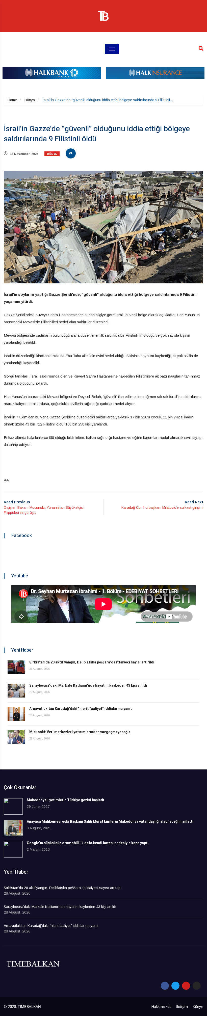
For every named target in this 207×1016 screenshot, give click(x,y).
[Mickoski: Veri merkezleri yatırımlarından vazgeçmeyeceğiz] (16, 737)
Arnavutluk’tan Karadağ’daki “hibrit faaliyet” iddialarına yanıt (80, 708)
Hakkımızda (161, 1006)
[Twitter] (175, 986)
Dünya (29, 100)
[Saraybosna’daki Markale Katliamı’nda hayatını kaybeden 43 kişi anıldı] (16, 691)
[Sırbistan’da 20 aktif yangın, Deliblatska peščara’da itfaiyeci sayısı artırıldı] (16, 667)
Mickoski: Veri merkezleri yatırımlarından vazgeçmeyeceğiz (80, 732)
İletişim (182, 1006)
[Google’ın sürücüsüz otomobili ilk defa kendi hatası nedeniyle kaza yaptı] (13, 849)
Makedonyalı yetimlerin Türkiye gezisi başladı (65, 800)
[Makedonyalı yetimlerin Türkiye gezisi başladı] (13, 806)
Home (12, 100)
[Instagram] (197, 986)
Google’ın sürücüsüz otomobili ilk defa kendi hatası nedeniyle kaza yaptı (87, 843)
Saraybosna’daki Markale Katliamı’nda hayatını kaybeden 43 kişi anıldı (88, 685)
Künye (198, 1006)
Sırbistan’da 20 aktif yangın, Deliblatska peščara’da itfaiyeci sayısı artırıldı (91, 662)
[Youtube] (186, 986)
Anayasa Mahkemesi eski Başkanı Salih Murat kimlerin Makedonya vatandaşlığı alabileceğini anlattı (110, 821)
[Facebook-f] (165, 986)
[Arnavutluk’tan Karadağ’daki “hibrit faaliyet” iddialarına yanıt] (16, 714)
